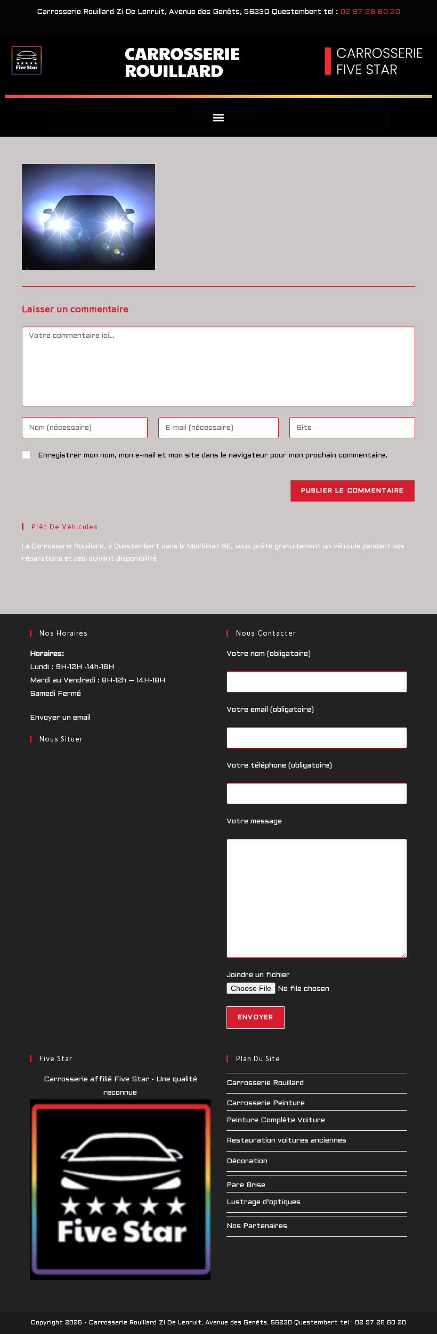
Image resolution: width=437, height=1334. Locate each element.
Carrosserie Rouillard (265, 1083)
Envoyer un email (60, 717)
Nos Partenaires (256, 1226)
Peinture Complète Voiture (275, 1120)
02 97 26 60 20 (370, 12)
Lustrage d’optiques (263, 1202)
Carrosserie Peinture (265, 1103)
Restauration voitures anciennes (286, 1140)
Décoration (247, 1161)
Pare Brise (245, 1185)
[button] (219, 117)
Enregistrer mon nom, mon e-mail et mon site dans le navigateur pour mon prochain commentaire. (212, 455)
